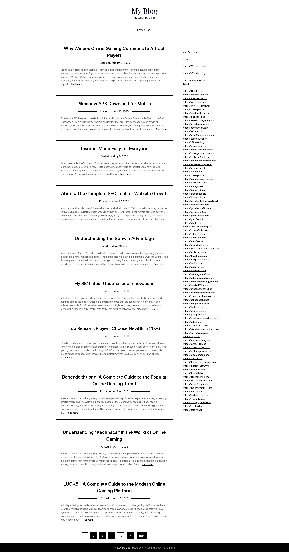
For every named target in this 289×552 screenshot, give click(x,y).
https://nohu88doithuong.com (198, 135)
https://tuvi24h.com (193, 391)
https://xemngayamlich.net (197, 402)
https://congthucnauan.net (196, 303)
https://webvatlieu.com (195, 398)
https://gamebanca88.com (197, 208)
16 (130, 535)
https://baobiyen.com (194, 266)
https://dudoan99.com (194, 197)
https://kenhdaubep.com (196, 325)
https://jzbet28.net (192, 223)
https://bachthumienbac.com (198, 149)
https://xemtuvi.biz (192, 406)
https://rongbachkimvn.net (196, 113)
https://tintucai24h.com (195, 373)
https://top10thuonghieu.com (198, 380)
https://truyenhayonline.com (197, 387)
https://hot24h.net (192, 321)
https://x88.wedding (193, 142)
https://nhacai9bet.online (196, 245)
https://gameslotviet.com (196, 215)
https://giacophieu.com (195, 314)
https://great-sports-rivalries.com (200, 318)
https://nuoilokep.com (194, 252)
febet (186, 84)
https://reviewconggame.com (198, 120)
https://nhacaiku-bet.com (196, 204)
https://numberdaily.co (194, 343)
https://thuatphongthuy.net (196, 365)
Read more (76, 84)
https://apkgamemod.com (196, 259)
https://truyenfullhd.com (195, 384)
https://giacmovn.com (194, 311)
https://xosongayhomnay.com (198, 153)
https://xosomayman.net (195, 138)
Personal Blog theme (164, 547)
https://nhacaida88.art (194, 193)
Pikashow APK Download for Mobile (114, 103)
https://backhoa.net (193, 263)
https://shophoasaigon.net (196, 347)
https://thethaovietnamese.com (199, 362)
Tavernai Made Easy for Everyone (114, 148)
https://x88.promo (192, 171)
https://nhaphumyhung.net (196, 340)
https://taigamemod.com (196, 354)
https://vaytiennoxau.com (196, 395)
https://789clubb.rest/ (194, 66)
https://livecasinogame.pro (197, 226)
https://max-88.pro (193, 241)
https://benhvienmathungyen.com (200, 281)
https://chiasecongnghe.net (197, 288)
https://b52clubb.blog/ (194, 73)
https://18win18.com (193, 91)
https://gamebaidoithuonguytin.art (200, 200)
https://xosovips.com (194, 175)
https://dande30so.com (195, 182)
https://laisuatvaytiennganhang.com (201, 329)
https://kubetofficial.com (196, 230)
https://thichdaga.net (194, 116)
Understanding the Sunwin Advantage (114, 238)
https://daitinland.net (193, 307)
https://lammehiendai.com (196, 332)
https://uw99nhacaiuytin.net (197, 164)
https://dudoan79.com (194, 190)
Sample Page (144, 29)
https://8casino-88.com (195, 94)
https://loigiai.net (191, 336)
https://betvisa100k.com (195, 285)
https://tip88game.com (195, 186)
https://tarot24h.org (193, 358)
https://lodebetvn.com (194, 234)
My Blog (145, 10)
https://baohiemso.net (194, 270)
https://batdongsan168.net (196, 274)
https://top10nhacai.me (195, 102)
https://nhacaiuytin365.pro (196, 168)
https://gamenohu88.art (195, 211)
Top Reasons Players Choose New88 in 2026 (114, 328)
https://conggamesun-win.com (199, 179)
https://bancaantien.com (195, 127)
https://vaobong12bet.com (196, 157)
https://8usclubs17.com (195, 98)
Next (141, 535)
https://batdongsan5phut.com (198, 277)
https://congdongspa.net (196, 299)
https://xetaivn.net (192, 409)
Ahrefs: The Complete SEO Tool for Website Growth (114, 193)
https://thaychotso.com (195, 256)
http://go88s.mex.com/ (195, 80)
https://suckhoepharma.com (197, 351)
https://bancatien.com (194, 146)
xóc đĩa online (190, 52)
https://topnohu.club (193, 131)
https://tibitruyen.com (194, 369)
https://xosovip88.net (194, 109)
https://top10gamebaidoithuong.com (201, 248)
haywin (186, 59)
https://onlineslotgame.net (196, 105)
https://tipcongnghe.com (196, 376)
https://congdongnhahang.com (199, 296)
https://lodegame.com (194, 237)
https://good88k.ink (193, 219)
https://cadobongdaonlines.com (199, 160)
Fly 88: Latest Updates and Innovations (114, 283)
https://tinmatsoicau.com (196, 124)
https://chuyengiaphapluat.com (199, 292)
